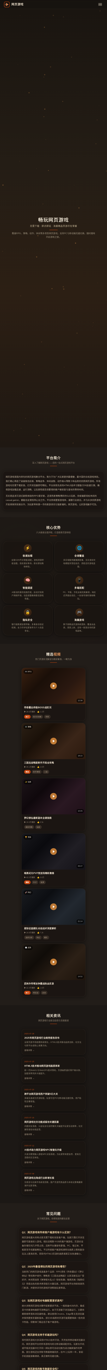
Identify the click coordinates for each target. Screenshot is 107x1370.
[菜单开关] (100, 4)
